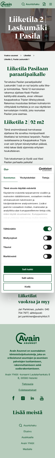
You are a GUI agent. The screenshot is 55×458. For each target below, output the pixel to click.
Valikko (50, 4)
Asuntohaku (32, 4)
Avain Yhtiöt (27, 443)
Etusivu (28, 431)
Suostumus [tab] (9, 177)
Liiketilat (27, 55)
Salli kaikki (27, 269)
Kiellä (27, 286)
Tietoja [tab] (45, 177)
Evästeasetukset (27, 389)
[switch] (47, 238)
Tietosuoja (27, 383)
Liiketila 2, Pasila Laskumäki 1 (16, 59)
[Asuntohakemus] (44, 4)
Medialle (27, 449)
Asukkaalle (27, 437)
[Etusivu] (5, 4)
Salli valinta (27, 278)
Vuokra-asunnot (11, 55)
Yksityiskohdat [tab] (27, 177)
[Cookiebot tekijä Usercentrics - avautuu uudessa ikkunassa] (39, 169)
